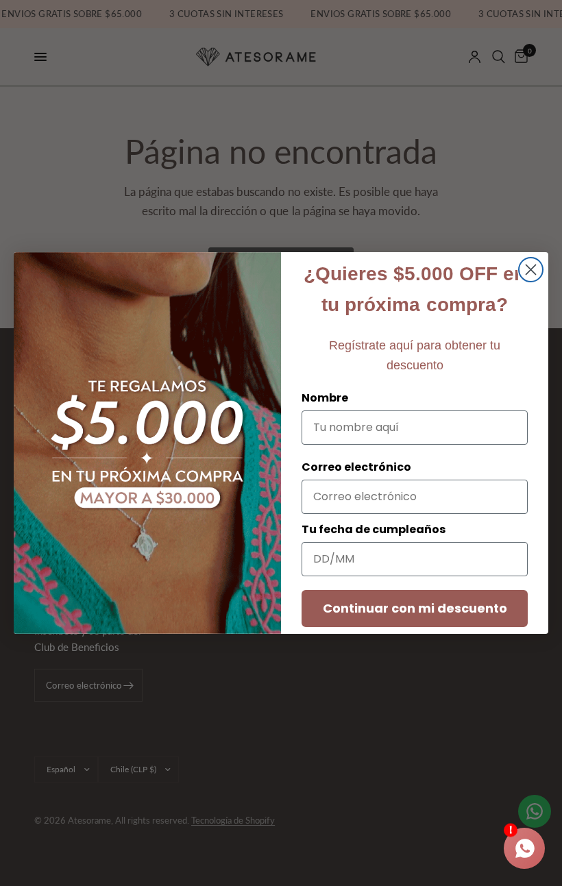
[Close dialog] (531, 270)
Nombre (325, 398)
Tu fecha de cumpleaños (373, 529)
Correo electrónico (356, 467)
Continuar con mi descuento (415, 608)
